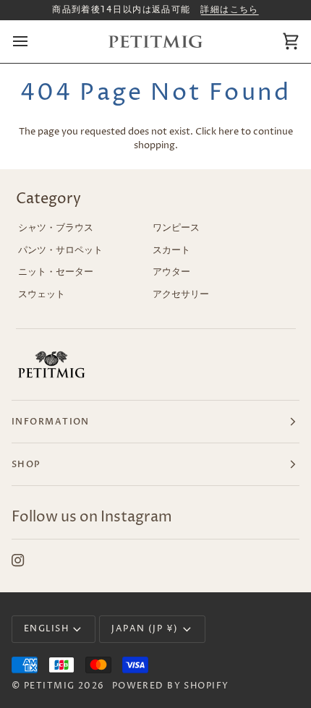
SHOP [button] (26, 464)
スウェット (41, 294)
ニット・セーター (55, 271)
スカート (171, 250)
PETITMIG (49, 686)
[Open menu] (33, 42)
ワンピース (176, 227)
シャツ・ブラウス (55, 227)
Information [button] (51, 421)
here (228, 131)
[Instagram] (18, 560)
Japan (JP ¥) (144, 629)
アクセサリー (181, 294)
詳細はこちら (229, 10)
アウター (171, 271)
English (46, 629)
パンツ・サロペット (60, 250)
